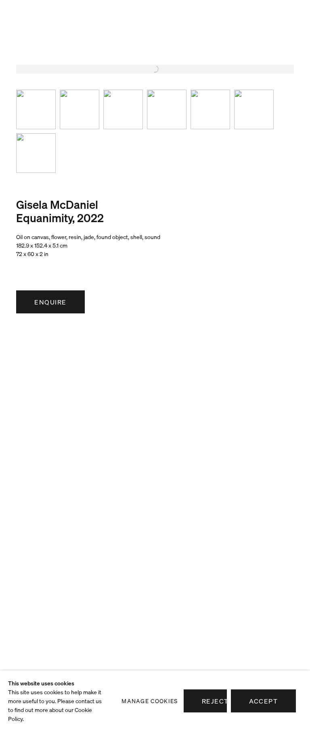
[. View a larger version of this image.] (36, 109)
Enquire (50, 302)
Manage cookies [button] (149, 700)
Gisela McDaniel (57, 204)
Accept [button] (263, 701)
